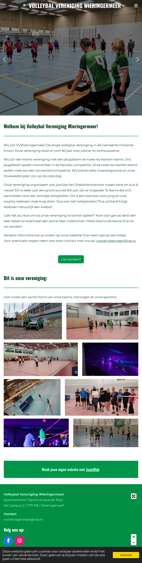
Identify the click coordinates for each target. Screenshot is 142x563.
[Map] (105, 519)
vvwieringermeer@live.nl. (116, 241)
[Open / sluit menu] (136, 5)
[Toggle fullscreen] (133, 496)
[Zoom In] (133, 537)
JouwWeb (92, 469)
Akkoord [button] (126, 555)
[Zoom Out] (133, 542)
